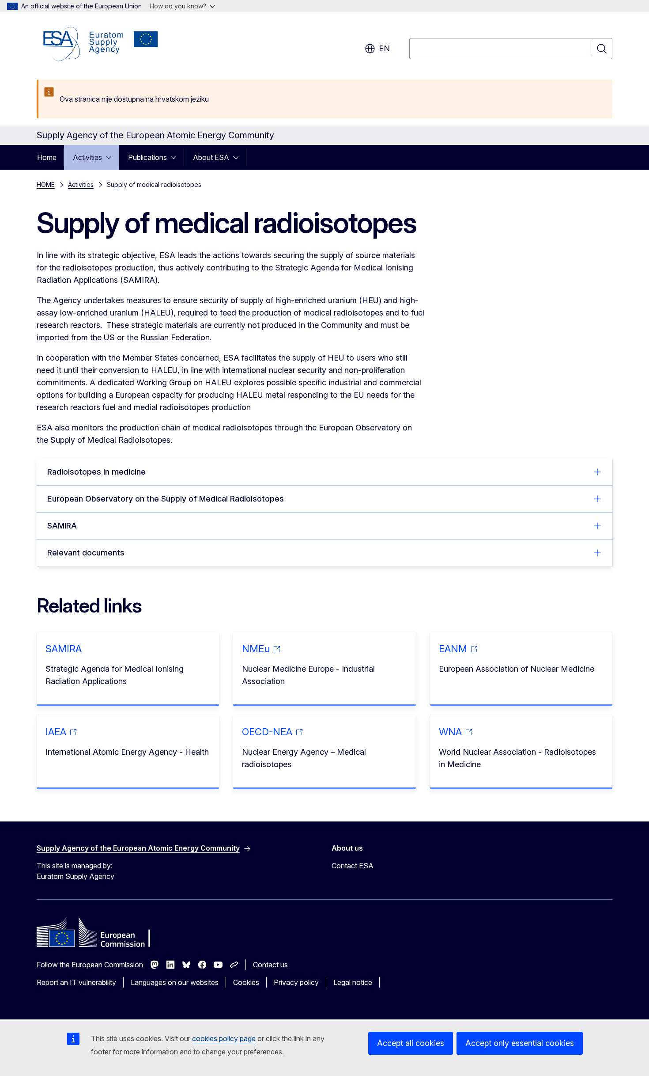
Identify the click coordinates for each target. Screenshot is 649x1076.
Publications (147, 157)
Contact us (270, 964)
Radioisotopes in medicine (96, 471)
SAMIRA (62, 525)
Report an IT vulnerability (76, 982)
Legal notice (352, 982)
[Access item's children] (111, 157)
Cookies (246, 982)
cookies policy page (224, 1038)
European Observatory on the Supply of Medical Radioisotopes (165, 498)
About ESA (211, 157)
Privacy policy (296, 982)
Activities (87, 157)
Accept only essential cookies (519, 1043)
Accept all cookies (410, 1043)
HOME (46, 184)
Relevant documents (86, 552)
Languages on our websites (175, 982)
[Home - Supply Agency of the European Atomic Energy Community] (101, 44)
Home (47, 157)
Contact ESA (353, 865)
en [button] (384, 48)
